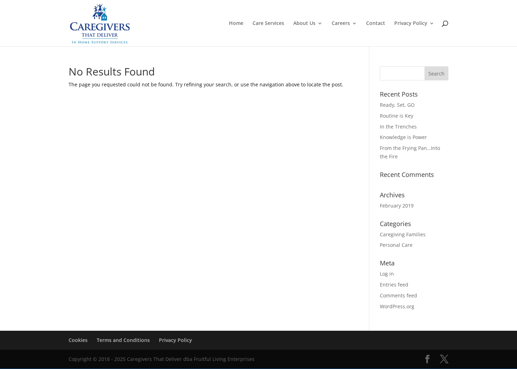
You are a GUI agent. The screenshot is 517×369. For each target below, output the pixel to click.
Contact (375, 23)
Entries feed (394, 284)
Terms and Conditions (123, 340)
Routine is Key (396, 115)
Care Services (268, 23)
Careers (341, 23)
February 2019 (397, 205)
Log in (387, 273)
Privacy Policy (410, 23)
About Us (304, 23)
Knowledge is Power (403, 137)
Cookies (78, 340)
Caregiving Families (403, 234)
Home (236, 23)
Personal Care (396, 245)
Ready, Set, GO (397, 104)
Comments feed (398, 295)
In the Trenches (398, 126)
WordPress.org (397, 306)
